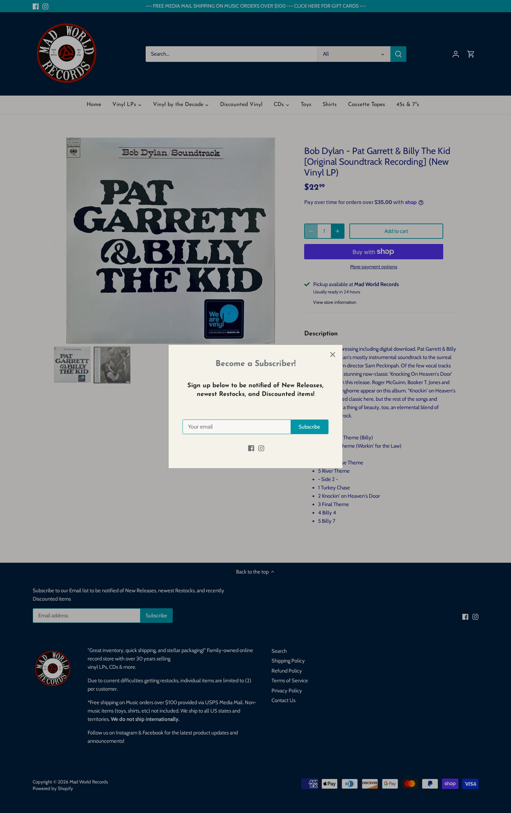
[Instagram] (261, 448)
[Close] (332, 354)
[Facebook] (251, 448)
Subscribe (309, 427)
